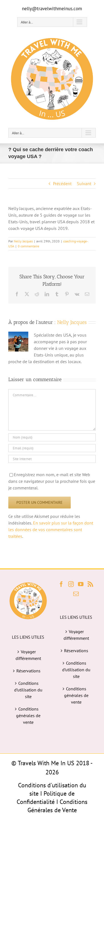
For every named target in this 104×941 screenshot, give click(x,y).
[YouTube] (80, 584)
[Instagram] (71, 584)
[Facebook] (61, 584)
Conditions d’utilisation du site (28, 689)
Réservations (28, 670)
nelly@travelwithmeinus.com (52, 9)
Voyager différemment (28, 655)
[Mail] (76, 594)
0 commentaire (28, 246)
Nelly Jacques (23, 241)
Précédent (62, 183)
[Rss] (90, 584)
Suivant (84, 183)
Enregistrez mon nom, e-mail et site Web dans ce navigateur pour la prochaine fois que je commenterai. (51, 481)
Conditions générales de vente (28, 715)
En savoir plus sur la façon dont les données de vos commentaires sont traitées (50, 529)
